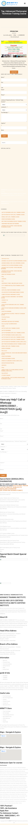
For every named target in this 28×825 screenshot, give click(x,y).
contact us (2, 613)
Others (4, 720)
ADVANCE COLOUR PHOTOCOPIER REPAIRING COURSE (14, 260)
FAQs (4, 667)
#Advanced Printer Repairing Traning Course (8, 771)
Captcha (3, 123)
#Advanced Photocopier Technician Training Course (19, 769)
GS (14, 822)
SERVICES (4, 365)
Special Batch (5, 373)
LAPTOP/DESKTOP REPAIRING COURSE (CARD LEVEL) (14, 341)
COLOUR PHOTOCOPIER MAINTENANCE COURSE (13, 292)
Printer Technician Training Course (13, 799)
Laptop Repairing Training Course (18, 785)
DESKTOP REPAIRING (6, 311)
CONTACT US (5, 300)
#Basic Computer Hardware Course (18, 772)
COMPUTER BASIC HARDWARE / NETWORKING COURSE (12, 297)
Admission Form (5, 258)
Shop (3, 367)
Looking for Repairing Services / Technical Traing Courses (12, 100)
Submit (4, 135)
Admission (21, 35)
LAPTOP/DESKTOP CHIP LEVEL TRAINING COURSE (13, 214)
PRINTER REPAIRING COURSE (8, 219)
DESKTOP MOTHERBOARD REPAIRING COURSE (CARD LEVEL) (13, 308)
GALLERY (4, 319)
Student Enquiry (6, 701)
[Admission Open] (14, 49)
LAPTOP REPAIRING (6, 330)
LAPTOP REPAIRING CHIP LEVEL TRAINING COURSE (13, 212)
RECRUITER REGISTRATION (8, 363)
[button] (4, 396)
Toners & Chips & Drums (8, 714)
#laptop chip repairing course (14, 774)
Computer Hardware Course (7, 785)
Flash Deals (5, 721)
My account (4, 350)
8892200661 (6, 640)
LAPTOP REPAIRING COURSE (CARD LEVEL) (11, 335)
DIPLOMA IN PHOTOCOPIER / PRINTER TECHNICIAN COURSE (13, 314)
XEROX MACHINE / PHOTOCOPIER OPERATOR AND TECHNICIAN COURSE (13, 378)
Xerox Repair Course (10, 803)
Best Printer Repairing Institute (21, 781)
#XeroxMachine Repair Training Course (13, 778)
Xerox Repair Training (18, 803)
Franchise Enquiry (6, 317)
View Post (14, 72)
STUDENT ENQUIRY (6, 375)
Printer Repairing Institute (4, 792)
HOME (3, 326)
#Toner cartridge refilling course (11, 776)
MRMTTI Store (6, 708)
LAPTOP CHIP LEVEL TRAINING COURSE (11, 328)
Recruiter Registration (8, 697)
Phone (3, 94)
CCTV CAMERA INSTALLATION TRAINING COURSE (13, 285)
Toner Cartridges (6, 711)
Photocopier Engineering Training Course (16, 787)
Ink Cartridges (6, 713)
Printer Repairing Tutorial (19, 794)
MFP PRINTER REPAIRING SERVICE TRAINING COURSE (14, 221)
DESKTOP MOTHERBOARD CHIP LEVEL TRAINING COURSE (12, 305)
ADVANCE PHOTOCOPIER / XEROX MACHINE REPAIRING (11, 268)
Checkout (4, 287)
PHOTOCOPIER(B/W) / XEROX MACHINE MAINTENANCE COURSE (14, 353)
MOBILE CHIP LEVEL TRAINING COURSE (10, 216)
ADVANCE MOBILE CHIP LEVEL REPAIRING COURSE (13, 263)
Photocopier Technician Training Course (15, 788)
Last (2, 87)
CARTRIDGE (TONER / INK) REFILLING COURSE (12, 283)
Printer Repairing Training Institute (9, 794)
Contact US (5, 703)
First (2, 82)
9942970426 (12, 640)
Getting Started (6, 665)
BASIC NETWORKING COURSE (8, 274)
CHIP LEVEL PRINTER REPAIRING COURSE (11, 290)
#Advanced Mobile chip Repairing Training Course (9, 767)
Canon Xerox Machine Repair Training (6, 783)
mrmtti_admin (8, 35)
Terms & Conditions (7, 664)
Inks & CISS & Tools (7, 716)
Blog (3, 276)
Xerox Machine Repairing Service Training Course (11, 801)
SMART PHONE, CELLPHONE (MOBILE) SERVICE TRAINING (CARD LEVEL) (12, 370)
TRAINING (5, 677)
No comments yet (15, 37)
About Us (5, 660)
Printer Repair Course (15, 790)
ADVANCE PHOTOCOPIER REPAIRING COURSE (12, 265)
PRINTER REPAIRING (6, 356)
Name (3, 77)
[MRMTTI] (12, 3)
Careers (4, 699)
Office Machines (6, 718)
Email (2, 89)
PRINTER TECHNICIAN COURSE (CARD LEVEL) (12, 360)
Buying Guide (6, 669)
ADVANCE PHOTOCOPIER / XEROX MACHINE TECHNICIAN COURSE (11, 226)
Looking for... (4, 107)
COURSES (4, 302)
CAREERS (4, 278)
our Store (2, 728)
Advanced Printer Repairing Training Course (7, 781)
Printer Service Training (9, 797)
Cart (3, 281)
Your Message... (5, 112)
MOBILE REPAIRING (6, 348)
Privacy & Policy (6, 662)
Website (2, 469)
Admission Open (14, 31)
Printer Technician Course (18, 797)
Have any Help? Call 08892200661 (9, 323)
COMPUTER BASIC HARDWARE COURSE (11, 294)
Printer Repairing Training (13, 792)
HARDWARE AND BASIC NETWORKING (10, 223)
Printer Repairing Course (23, 790)
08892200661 (8, 405)
